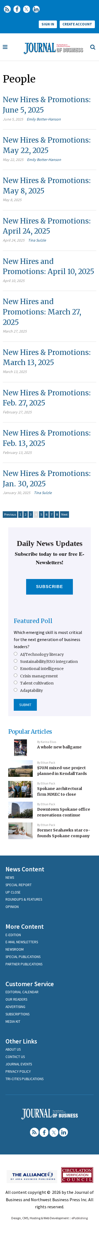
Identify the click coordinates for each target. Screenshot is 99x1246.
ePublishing (80, 1218)
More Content (25, 926)
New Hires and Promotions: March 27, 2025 (42, 312)
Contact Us (15, 1056)
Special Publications (23, 956)
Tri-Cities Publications (24, 1079)
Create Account (77, 24)
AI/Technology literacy (42, 654)
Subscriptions (17, 1014)
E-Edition (13, 935)
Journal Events (19, 1064)
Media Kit (13, 1021)
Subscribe (49, 586)
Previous (10, 514)
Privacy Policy (18, 1071)
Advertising (15, 1006)
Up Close (13, 892)
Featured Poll (33, 621)
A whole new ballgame (59, 747)
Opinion (12, 906)
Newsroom (15, 949)
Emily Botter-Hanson (44, 119)
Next (64, 514)
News (10, 877)
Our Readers (16, 999)
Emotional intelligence (42, 668)
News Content (25, 869)
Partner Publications (24, 964)
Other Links (21, 1041)
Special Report (19, 885)
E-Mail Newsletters (22, 942)
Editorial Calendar (22, 992)
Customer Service (30, 984)
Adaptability (31, 690)
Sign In (48, 24)
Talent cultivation (37, 683)
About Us (13, 1049)
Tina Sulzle (37, 240)
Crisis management (39, 676)
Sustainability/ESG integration (49, 661)
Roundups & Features (24, 899)
